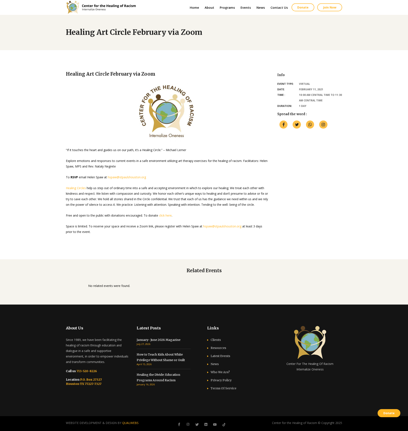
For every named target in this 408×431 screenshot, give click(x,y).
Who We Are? (220, 372)
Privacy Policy (221, 380)
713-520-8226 (86, 371)
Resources (218, 348)
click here (165, 215)
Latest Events (220, 356)
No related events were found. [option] (109, 286)
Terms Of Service (223, 388)
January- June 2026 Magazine (158, 340)
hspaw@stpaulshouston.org (127, 177)
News (215, 364)
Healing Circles (76, 188)
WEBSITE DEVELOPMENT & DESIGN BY (102, 423)
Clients (216, 340)
